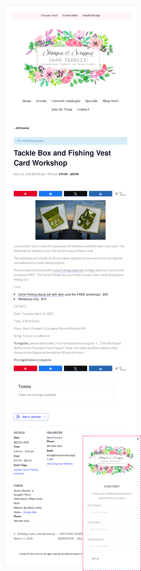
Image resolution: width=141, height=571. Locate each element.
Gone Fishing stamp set (68, 270)
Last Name (94, 522)
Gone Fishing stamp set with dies (41, 294)
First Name (94, 505)
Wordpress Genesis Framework (76, 554)
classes (18, 469)
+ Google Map (29, 512)
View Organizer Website (60, 463)
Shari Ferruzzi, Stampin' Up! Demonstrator (70, 58)
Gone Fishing (30, 469)
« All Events (21, 128)
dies (92, 270)
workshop (19, 473)
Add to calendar (31, 416)
